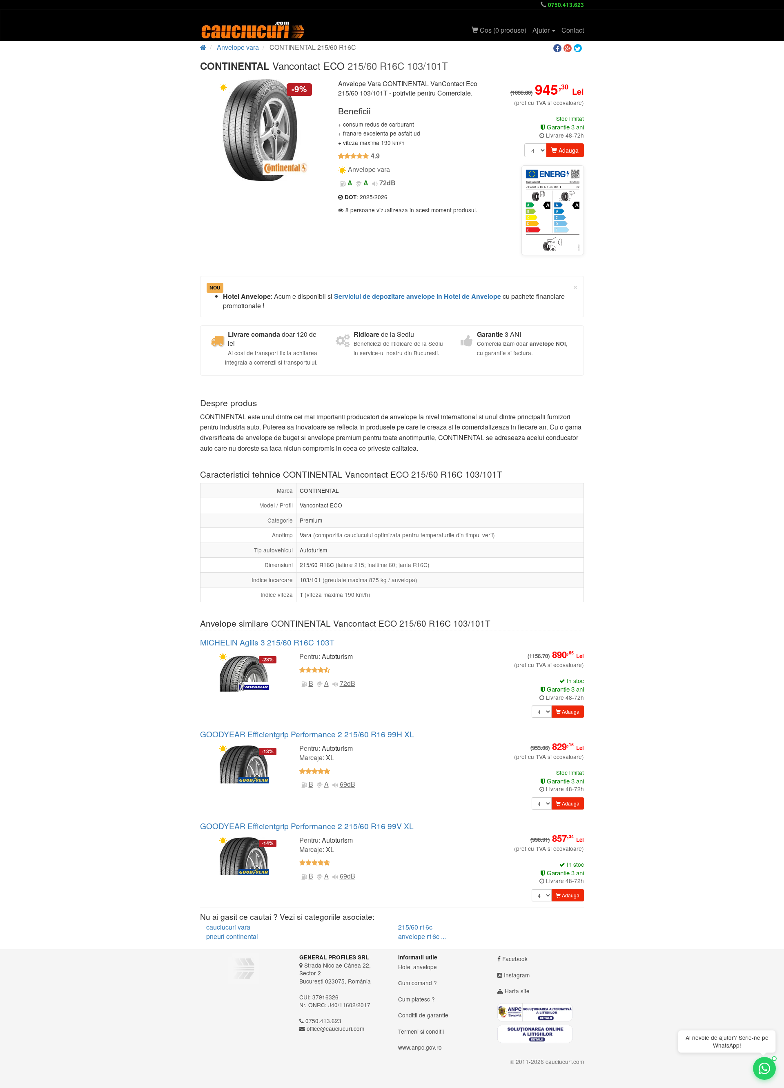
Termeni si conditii (421, 1031)
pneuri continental (232, 936)
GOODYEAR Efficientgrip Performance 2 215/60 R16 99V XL (307, 825)
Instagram (517, 975)
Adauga (568, 150)
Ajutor (541, 30)
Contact (572, 30)
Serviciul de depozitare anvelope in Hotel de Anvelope (417, 296)
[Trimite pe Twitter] (579, 48)
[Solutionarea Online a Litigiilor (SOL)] (540, 1034)
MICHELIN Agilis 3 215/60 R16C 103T (267, 641)
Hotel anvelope (417, 967)
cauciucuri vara (228, 927)
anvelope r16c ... (422, 936)
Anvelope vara (238, 47)
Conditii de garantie (423, 1015)
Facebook (515, 959)
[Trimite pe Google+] (569, 48)
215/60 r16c (415, 927)
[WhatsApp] (764, 1068)
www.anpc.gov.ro (420, 1047)
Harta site (517, 991)
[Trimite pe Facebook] (558, 48)
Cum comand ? (417, 983)
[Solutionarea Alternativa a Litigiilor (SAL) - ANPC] (540, 1012)
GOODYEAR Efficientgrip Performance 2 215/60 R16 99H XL (307, 733)
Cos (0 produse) (502, 30)
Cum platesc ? (416, 999)
